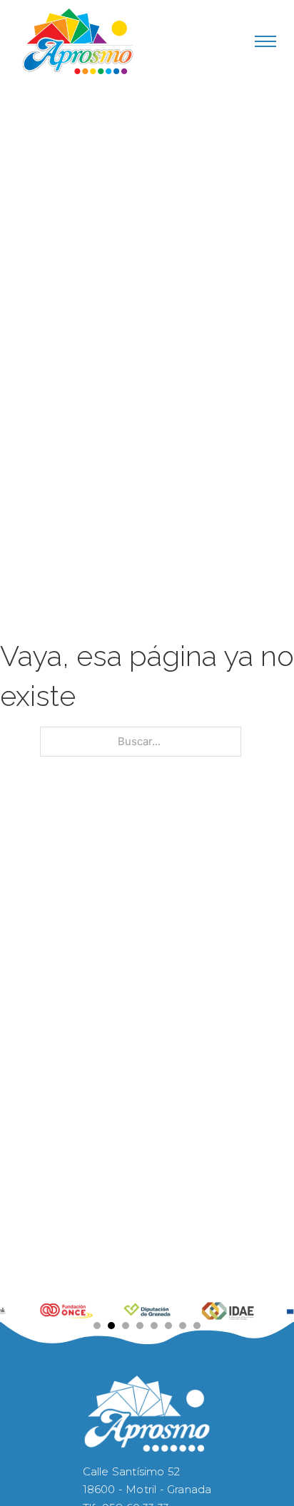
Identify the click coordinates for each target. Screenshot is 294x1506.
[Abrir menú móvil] (265, 41)
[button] (97, 1325)
